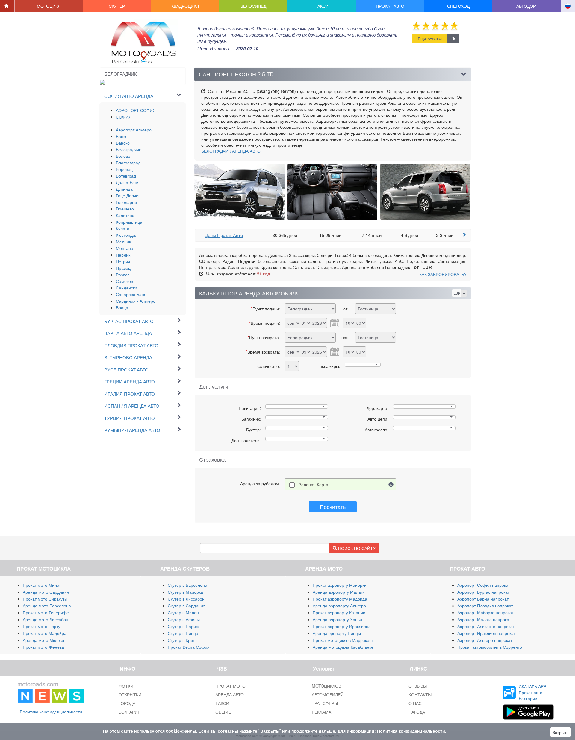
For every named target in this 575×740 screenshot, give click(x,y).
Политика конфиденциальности (51, 712)
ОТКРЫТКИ (130, 694)
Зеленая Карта (313, 484)
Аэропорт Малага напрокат (484, 619)
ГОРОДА (127, 703)
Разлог (122, 275)
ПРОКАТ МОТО (230, 686)
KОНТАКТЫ (420, 694)
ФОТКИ (126, 686)
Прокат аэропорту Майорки (340, 585)
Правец (123, 268)
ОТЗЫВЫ (417, 686)
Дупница (124, 189)
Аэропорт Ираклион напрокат (486, 633)
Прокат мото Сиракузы (45, 599)
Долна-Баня (128, 182)
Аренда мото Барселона (47, 606)
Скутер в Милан (183, 612)
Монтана (124, 248)
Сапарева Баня (131, 294)
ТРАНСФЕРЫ (325, 703)
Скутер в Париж (183, 626)
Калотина (125, 215)
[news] (51, 691)
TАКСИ (222, 703)
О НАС (415, 703)
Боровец (124, 169)
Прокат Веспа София (189, 647)
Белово (123, 156)
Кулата (122, 228)
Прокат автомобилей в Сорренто (489, 647)
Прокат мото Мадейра (44, 633)
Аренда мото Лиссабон (45, 619)
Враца (122, 307)
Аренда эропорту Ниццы (337, 633)
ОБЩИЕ (223, 712)
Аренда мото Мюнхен (44, 640)
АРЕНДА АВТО (231, 151)
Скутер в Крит (181, 640)
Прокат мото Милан (42, 585)
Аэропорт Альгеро (134, 130)
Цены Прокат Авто (224, 235)
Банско (123, 143)
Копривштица (129, 222)
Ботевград (126, 176)
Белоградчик (128, 149)
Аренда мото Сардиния (46, 592)
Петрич (123, 261)
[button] (49, 6)
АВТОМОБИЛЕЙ (328, 694)
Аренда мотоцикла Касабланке (343, 647)
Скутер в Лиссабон (186, 599)
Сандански (126, 288)
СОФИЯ (123, 117)
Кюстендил (126, 235)
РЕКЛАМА (321, 712)
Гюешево (125, 209)
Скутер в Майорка (185, 592)
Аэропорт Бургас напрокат (483, 592)
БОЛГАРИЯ (130, 712)
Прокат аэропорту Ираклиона (342, 626)
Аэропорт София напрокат (483, 585)
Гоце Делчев (128, 195)
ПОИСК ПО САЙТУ (356, 548)
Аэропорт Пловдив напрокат (485, 606)
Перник (123, 255)
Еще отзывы (430, 39)
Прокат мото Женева (43, 647)
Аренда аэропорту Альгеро (339, 606)
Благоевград (128, 163)
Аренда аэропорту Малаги (339, 592)
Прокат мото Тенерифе (46, 612)
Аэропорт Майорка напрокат (485, 612)
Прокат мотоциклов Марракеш (343, 640)
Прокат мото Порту (41, 626)
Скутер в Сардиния (186, 606)
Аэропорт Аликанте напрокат (486, 626)
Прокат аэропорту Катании (339, 612)
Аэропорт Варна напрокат (483, 599)
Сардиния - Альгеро (135, 301)
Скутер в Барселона (187, 585)
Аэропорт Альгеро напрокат (484, 640)
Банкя (122, 136)
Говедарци (126, 202)
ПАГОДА (416, 712)
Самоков (124, 281)
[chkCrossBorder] (391, 484)
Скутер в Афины (184, 619)
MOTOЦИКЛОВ (326, 686)
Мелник (123, 242)
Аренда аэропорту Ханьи (337, 619)
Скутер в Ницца (183, 633)
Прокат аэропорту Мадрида (340, 599)
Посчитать (333, 506)
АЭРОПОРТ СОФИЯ (136, 110)
